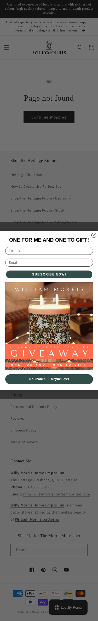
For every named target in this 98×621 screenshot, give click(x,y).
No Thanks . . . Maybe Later (49, 379)
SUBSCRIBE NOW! (49, 274)
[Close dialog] (93, 235)
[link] (49, 326)
